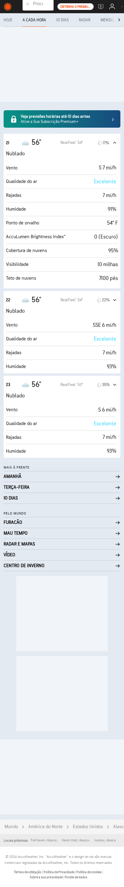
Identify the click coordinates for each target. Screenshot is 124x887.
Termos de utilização (28, 872)
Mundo (11, 827)
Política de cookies (89, 872)
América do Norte (45, 827)
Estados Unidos (88, 827)
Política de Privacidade (59, 872)
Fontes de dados (76, 877)
